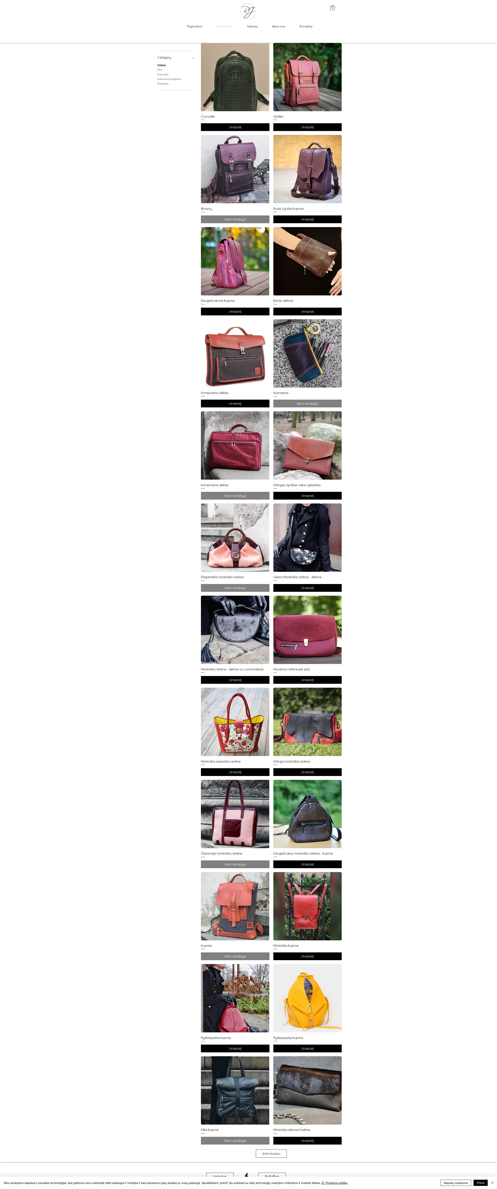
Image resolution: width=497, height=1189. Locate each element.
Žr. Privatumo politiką (334, 1183)
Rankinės (163, 83)
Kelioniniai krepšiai (169, 79)
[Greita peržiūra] (235, 77)
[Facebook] (246, 1176)
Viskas (161, 65)
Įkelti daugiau (271, 1153)
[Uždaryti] (492, 1183)
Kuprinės (162, 74)
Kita (159, 69)
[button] (332, 7)
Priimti (480, 1183)
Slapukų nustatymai (456, 1183)
